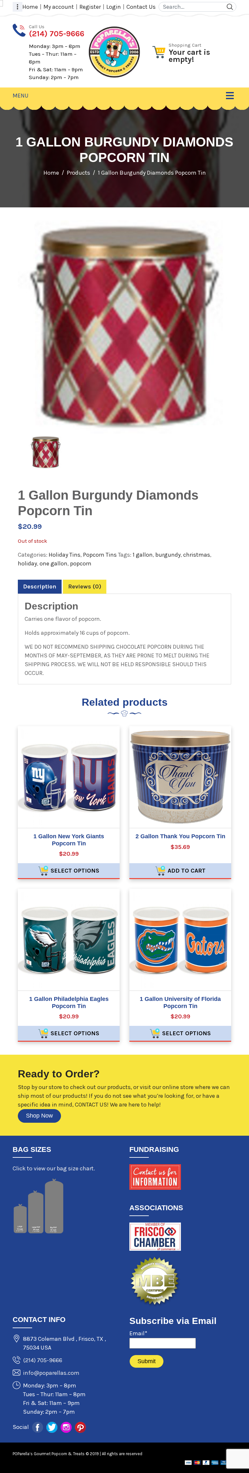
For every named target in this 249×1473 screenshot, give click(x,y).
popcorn (80, 563)
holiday (27, 563)
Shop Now (39, 1115)
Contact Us (141, 6)
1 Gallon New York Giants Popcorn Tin (68, 840)
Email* (138, 1333)
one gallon (53, 563)
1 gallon (143, 554)
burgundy (168, 554)
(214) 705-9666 (42, 1360)
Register (90, 6)
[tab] (40, 587)
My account (58, 6)
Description (39, 586)
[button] (17, 7)
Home (30, 6)
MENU (21, 95)
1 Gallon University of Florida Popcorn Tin (180, 1002)
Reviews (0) (84, 586)
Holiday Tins (64, 554)
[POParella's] (114, 51)
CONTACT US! (92, 1104)
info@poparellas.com (51, 1372)
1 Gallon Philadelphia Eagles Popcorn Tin (69, 1002)
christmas (196, 554)
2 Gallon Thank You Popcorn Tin (180, 836)
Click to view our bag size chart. (54, 1168)
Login (113, 6)
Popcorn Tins (100, 554)
